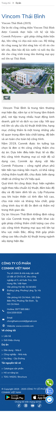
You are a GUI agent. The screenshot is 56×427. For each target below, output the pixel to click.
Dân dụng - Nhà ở (12, 350)
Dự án (18, 3)
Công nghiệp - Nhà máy (15, 354)
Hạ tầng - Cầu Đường (14, 358)
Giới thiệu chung (11, 340)
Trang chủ (6, 3)
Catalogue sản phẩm (13, 368)
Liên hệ (7, 336)
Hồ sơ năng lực (11, 372)
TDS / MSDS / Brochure (15, 376)
